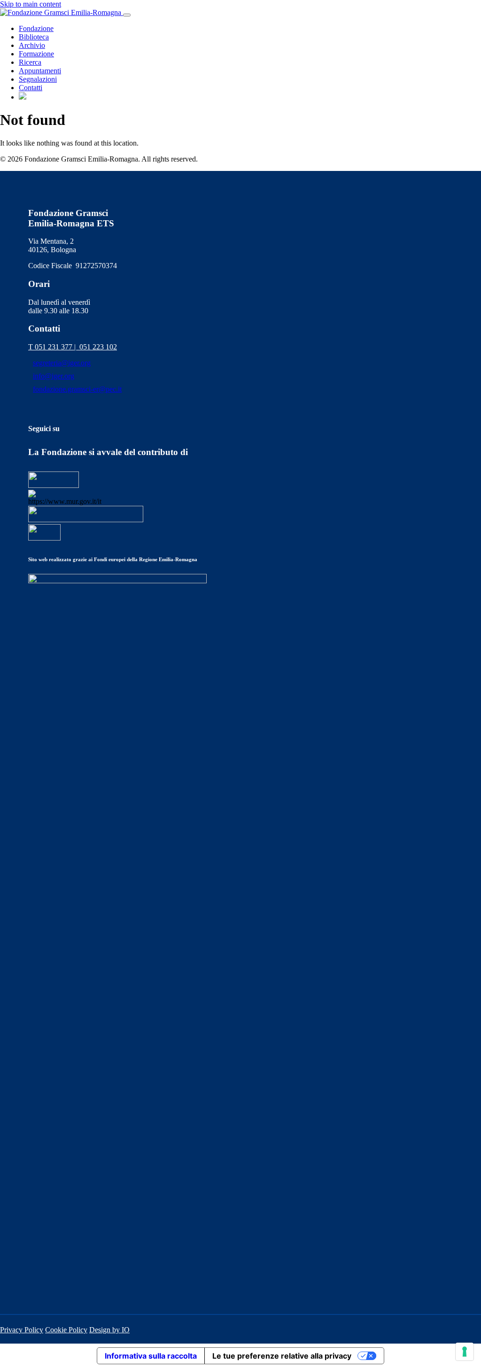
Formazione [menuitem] (36, 54)
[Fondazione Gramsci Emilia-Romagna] (61, 12)
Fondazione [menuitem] (36, 28)
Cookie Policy (66, 1330)
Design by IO (109, 1330)
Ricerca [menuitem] (30, 62)
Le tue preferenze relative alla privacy (281, 1355)
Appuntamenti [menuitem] (40, 71)
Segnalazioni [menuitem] (38, 79)
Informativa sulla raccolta (151, 1355)
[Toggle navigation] (127, 15)
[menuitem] (22, 97)
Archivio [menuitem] (32, 45)
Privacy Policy (21, 1330)
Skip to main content (30, 4)
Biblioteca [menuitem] (34, 37)
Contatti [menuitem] (30, 88)
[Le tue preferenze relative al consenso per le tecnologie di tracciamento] (464, 1351)
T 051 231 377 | (53, 347)
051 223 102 (98, 347)
